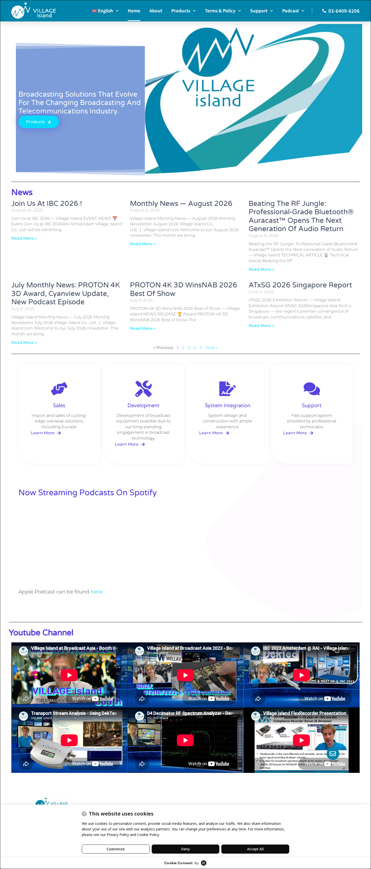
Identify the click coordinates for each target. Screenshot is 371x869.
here (96, 592)
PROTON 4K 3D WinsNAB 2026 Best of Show (183, 289)
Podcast (290, 10)
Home (134, 10)
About (155, 10)
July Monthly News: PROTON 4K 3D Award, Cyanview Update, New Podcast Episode (65, 293)
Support (259, 10)
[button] (130, 444)
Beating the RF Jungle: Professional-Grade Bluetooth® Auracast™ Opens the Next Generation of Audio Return (301, 216)
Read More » (24, 238)
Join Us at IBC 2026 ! (46, 203)
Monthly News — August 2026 (181, 203)
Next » (211, 347)
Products (180, 10)
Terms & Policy (220, 10)
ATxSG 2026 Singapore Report (300, 285)
